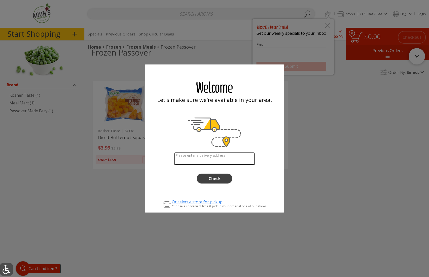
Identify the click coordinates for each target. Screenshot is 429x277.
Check (215, 178)
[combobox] (214, 159)
